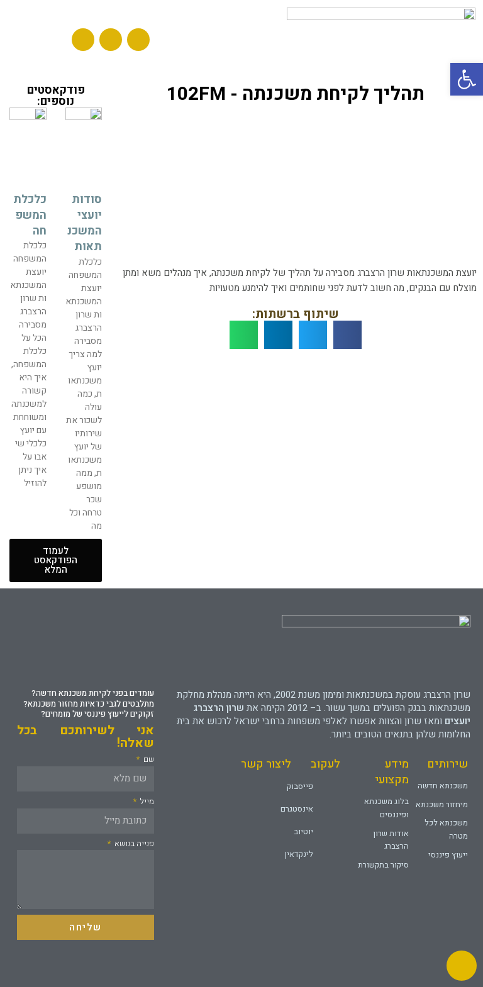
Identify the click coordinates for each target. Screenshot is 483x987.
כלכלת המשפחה (30, 215)
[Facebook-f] (110, 39)
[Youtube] (138, 39)
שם (148, 759)
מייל (146, 802)
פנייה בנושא (133, 844)
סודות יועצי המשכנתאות (84, 223)
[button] (36, 39)
